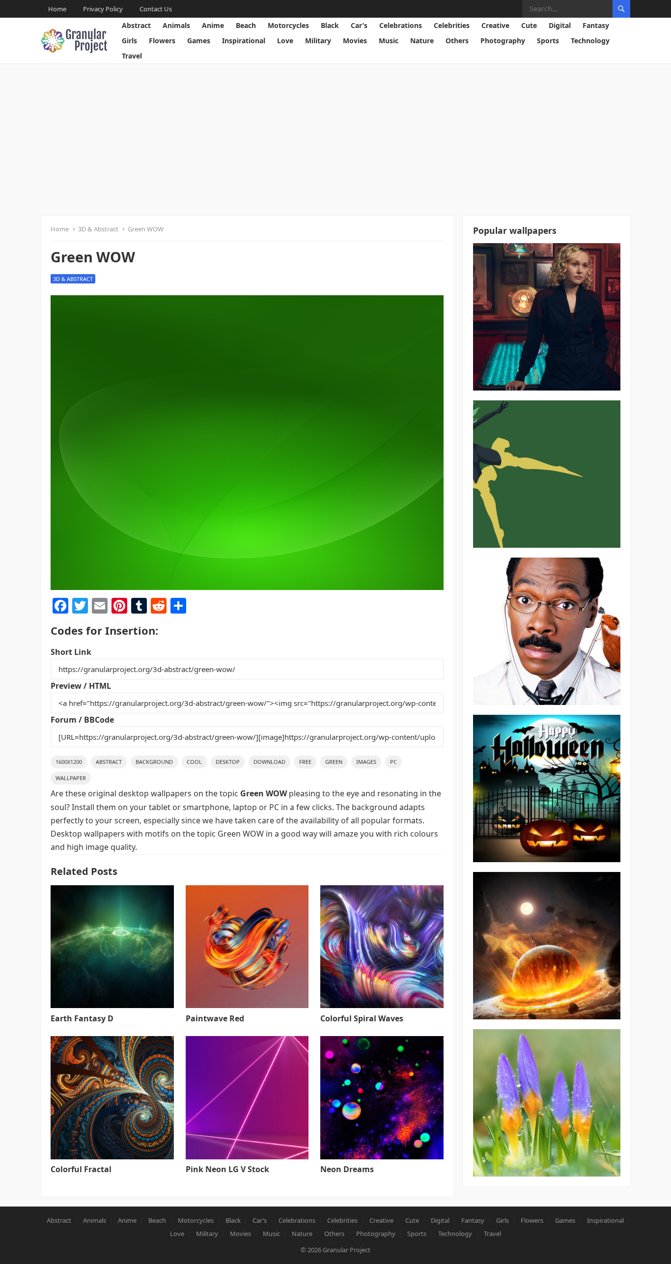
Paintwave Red (215, 1018)
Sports (548, 40)
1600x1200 (69, 761)
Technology (590, 40)
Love (285, 40)
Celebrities (452, 25)
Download (269, 761)
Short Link (71, 651)
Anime (213, 25)
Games (198, 40)
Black (330, 25)
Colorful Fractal (81, 1169)
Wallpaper (71, 778)
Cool (194, 761)
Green (333, 761)
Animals (176, 25)
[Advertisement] (335, 137)
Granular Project (346, 1249)
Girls (129, 40)
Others (457, 40)
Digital (560, 25)
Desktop (228, 761)
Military (318, 40)
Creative (495, 25)
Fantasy (596, 25)
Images (366, 761)
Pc (393, 761)
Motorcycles (288, 25)
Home (57, 8)
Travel (132, 55)
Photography (502, 40)
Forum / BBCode (82, 719)
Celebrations (400, 25)
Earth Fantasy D (82, 1018)
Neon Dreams (347, 1169)
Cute (529, 25)
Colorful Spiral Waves (361, 1018)
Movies (355, 40)
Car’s (359, 25)
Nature (422, 40)
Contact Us (156, 8)
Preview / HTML (81, 685)
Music (388, 40)
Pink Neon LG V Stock (227, 1169)
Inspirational (243, 40)
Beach (246, 25)
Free (305, 761)
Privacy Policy (103, 8)
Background (154, 761)
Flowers (162, 40)
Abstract (136, 25)
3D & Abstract (98, 229)
